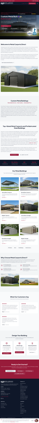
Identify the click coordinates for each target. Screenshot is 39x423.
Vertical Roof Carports (24, 396)
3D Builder (5, 28)
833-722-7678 (35, 0)
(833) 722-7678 (32, 142)
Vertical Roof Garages (24, 397)
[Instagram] (1, 398)
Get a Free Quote (32, 3)
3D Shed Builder (14, 28)
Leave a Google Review (31, 23)
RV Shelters (10, 247)
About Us (21, 403)
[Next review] (29, 21)
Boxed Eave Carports (23, 386)
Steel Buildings (20, 247)
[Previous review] (17, 21)
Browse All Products (23, 398)
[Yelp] (2, 398)
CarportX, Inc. (3, 392)
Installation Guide (23, 410)
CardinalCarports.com (11, 417)
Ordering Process (23, 411)
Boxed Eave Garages (23, 387)
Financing (2, 406)
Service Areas (3, 407)
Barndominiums (28, 247)
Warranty (21, 413)
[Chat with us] (36, 420)
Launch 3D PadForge (18, 352)
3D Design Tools (3, 403)
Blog (21, 404)
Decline (32, 420)
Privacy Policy (12, 421)
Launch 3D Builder (6, 353)
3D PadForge (25, 28)
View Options (32, 352)
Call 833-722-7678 (24, 154)
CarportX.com (3, 417)
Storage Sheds (22, 394)
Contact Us (22, 406)
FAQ (21, 407)
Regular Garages (23, 390)
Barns (15, 247)
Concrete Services (4, 404)
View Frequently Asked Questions (7, 62)
